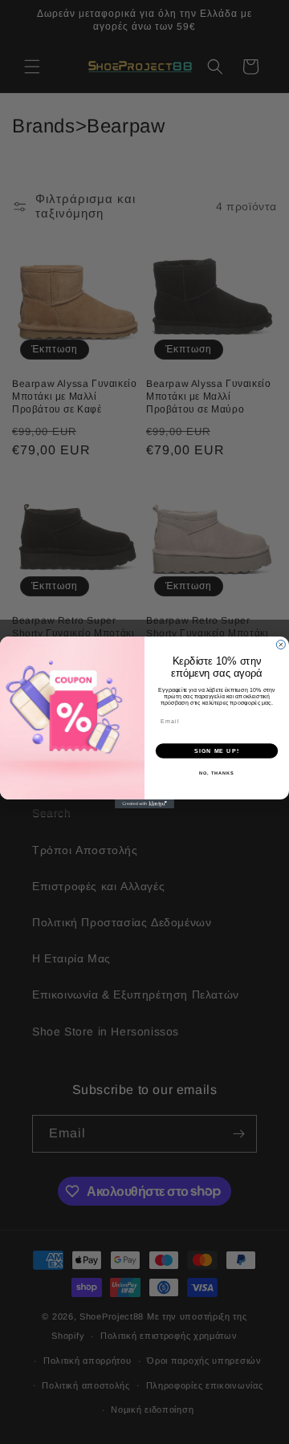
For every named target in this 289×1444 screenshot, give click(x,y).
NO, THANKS (216, 773)
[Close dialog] (280, 644)
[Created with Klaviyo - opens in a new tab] (144, 803)
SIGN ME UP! (216, 750)
